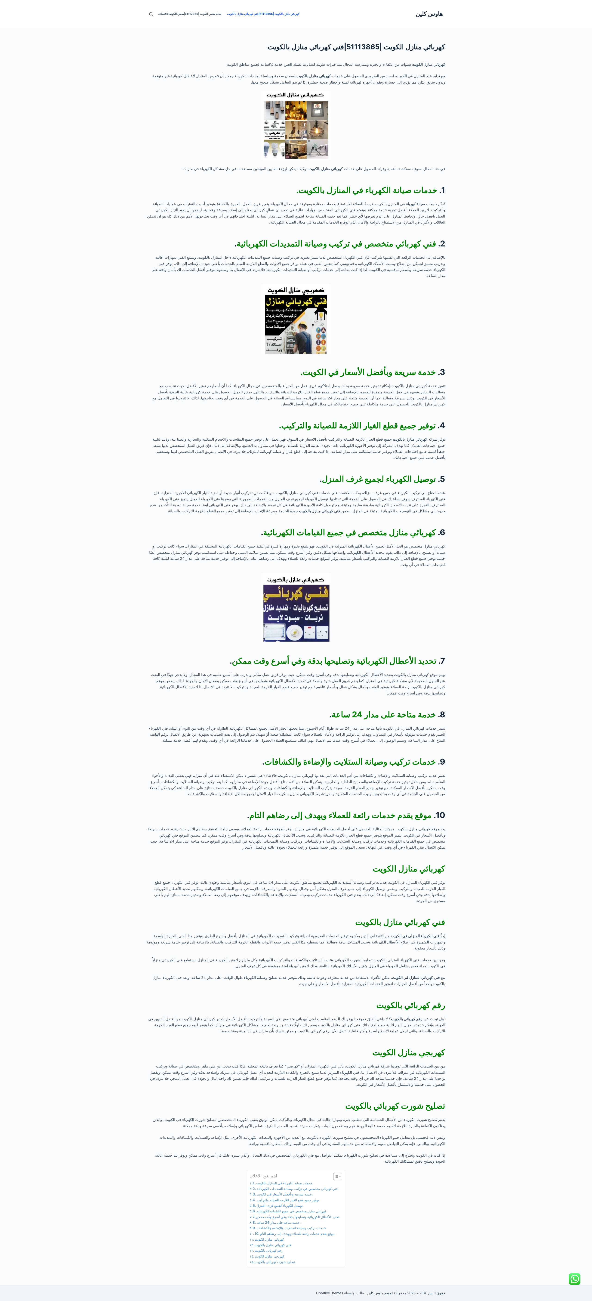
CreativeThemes (329, 1293)
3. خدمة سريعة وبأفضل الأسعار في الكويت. (283, 1194)
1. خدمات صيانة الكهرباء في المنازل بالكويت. (283, 1183)
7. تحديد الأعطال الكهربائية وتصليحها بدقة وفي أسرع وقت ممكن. (296, 1217)
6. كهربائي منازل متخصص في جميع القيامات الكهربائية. (290, 1211)
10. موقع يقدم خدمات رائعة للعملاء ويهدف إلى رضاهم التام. (295, 1234)
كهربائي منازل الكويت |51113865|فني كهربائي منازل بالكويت (263, 14)
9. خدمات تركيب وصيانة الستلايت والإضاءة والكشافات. (290, 1228)
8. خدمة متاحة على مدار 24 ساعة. (277, 1222)
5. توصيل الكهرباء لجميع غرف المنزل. (278, 1206)
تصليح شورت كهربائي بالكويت (275, 1262)
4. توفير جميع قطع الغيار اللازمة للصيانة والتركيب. (286, 1200)
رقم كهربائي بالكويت (269, 1250)
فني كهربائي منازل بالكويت (273, 1245)
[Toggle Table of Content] (335, 1176)
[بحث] (151, 14)
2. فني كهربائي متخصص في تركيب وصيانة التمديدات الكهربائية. (296, 1189)
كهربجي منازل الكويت (269, 1256)
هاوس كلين (429, 13)
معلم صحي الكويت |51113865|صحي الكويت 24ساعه (189, 14)
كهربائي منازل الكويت (269, 1239)
